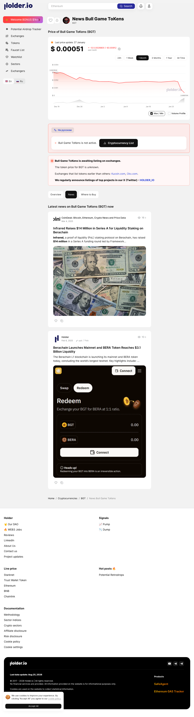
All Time (181, 58)
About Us (9, 545)
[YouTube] (169, 663)
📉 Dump (104, 529)
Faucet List (17, 50)
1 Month (142, 58)
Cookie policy (12, 641)
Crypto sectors (13, 625)
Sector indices (12, 620)
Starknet (9, 574)
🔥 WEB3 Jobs (13, 529)
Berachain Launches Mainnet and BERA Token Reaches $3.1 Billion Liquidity (97, 349)
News (71, 194)
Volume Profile (178, 113)
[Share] (61, 320)
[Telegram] (175, 663)
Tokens (15, 43)
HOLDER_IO (147, 180)
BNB (6, 591)
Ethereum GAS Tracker (169, 691)
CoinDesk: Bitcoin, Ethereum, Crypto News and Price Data (94, 217)
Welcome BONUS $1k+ (24, 19)
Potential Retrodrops (111, 574)
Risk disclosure (13, 636)
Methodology (12, 614)
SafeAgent (161, 684)
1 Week (129, 58)
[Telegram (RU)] (181, 663)
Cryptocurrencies (67, 498)
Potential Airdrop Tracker (26, 29)
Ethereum (10, 585)
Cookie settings (13, 647)
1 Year (169, 58)
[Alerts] (140, 6)
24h (119, 58)
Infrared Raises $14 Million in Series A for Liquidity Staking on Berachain (98, 230)
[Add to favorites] (56, 320)
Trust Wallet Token (15, 580)
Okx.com (132, 173)
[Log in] (149, 6)
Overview (55, 194)
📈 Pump (104, 524)
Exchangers (18, 71)
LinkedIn (9, 540)
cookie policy (54, 698)
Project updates (13, 556)
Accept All (33, 706)
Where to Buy (88, 194)
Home (51, 498)
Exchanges (17, 36)
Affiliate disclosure (15, 630)
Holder (65, 337)
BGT (83, 498)
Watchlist (16, 57)
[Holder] (18, 664)
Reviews (9, 535)
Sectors (15, 64)
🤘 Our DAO (11, 524)
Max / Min (158, 113)
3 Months (156, 58)
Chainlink (9, 596)
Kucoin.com (118, 173)
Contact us (10, 551)
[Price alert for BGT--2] (57, 20)
